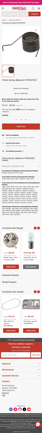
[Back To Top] (39, 430)
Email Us (5, 393)
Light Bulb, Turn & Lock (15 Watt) (30, 258)
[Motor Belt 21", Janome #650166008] (11, 314)
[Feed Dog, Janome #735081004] (31, 314)
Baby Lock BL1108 (14, 20)
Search (35, 14)
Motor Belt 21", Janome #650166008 (9, 323)
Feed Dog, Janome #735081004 (30, 322)
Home (4, 20)
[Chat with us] (33, 8)
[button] (3, 8)
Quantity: (5, 115)
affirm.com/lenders (21, 421)
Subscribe (36, 355)
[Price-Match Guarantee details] (23, 151)
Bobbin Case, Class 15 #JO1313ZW (11, 258)
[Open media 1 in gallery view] (36, 30)
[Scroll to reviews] (21, 84)
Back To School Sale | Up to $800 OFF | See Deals (21, 2)
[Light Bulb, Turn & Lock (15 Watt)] (31, 250)
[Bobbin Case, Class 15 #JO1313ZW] (11, 250)
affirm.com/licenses (32, 426)
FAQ (3, 395)
